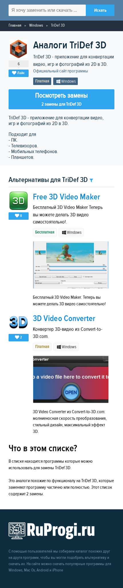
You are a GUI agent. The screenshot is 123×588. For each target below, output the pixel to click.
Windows (36, 25)
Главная (15, 25)
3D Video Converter (64, 319)
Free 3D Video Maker (66, 197)
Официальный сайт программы (60, 71)
